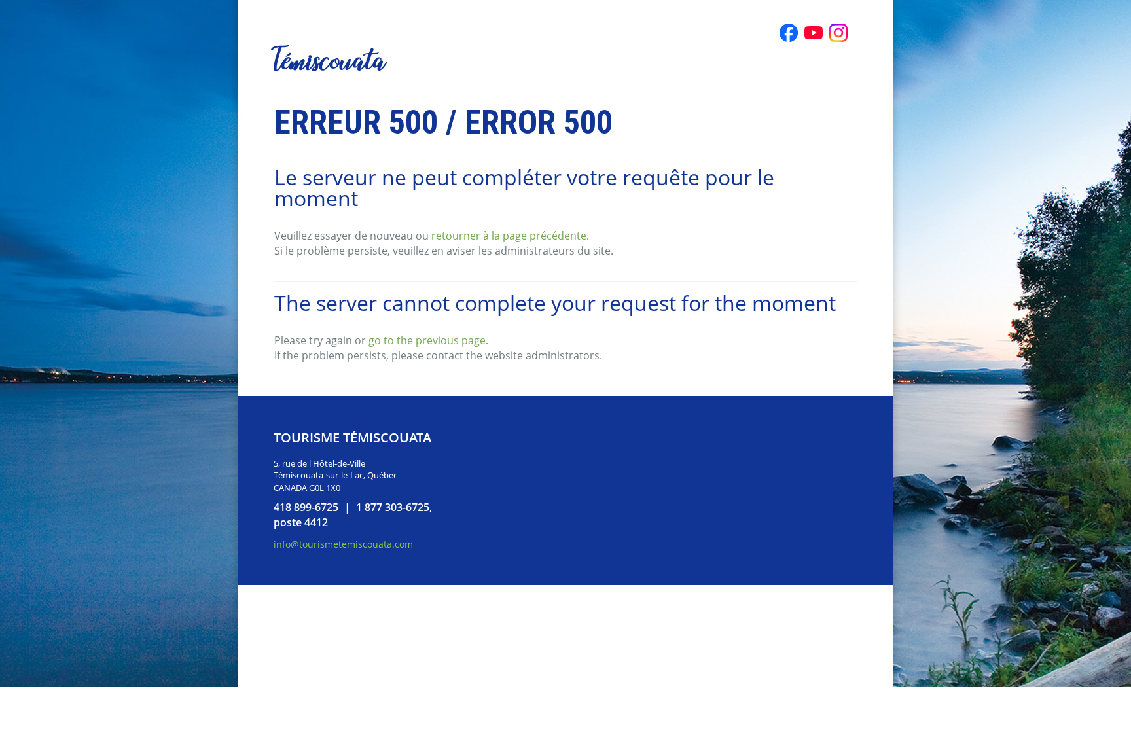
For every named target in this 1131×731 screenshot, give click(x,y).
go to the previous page (427, 340)
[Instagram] (838, 32)
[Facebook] (788, 32)
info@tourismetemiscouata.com (343, 544)
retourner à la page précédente (508, 235)
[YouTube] (813, 32)
